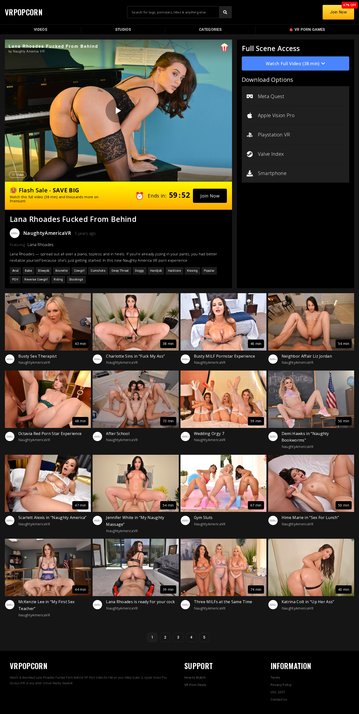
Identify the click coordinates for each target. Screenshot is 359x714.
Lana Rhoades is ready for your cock (140, 601)
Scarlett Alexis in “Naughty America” (52, 517)
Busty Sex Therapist (37, 356)
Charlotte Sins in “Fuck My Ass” (135, 356)
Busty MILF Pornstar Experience (224, 356)
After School (117, 433)
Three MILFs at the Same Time (223, 601)
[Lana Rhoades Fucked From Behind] (118, 110)
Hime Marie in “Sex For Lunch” (310, 517)
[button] (210, 196)
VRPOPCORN (23, 12)
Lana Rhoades (40, 244)
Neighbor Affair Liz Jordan (307, 356)
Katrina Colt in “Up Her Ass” (308, 601)
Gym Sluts (203, 517)
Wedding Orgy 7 (209, 433)
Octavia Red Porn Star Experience (50, 433)
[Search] (225, 12)
